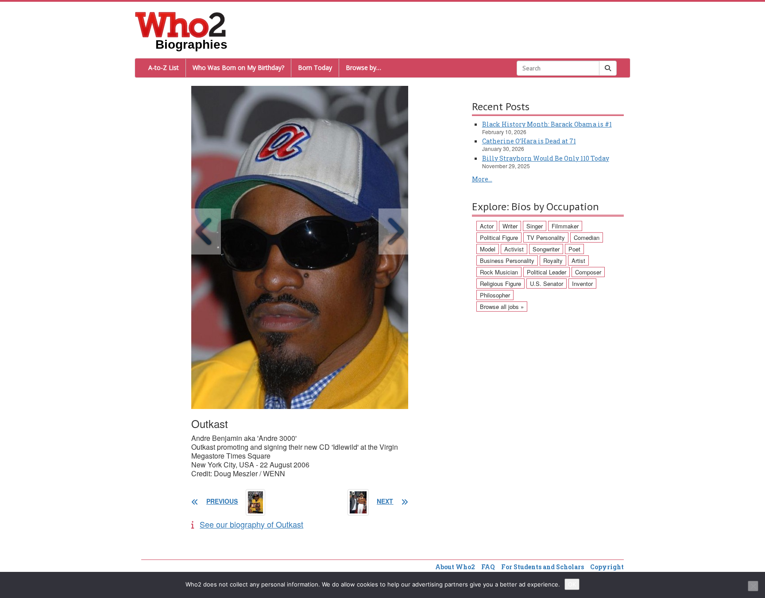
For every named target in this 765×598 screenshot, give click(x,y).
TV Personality (546, 237)
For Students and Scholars (542, 567)
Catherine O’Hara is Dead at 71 (529, 141)
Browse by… (363, 67)
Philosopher (495, 295)
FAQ (488, 567)
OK (572, 584)
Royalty (553, 260)
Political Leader (546, 272)
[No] (753, 586)
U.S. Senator (546, 283)
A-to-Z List (163, 67)
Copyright (607, 567)
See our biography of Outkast (251, 524)
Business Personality (507, 260)
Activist (514, 249)
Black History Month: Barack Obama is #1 (547, 124)
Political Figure (499, 237)
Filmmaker (565, 226)
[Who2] (181, 23)
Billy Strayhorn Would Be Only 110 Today (545, 158)
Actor (487, 226)
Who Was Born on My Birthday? (238, 67)
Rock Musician (499, 272)
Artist (578, 260)
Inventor (582, 283)
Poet (574, 249)
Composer (588, 272)
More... (482, 179)
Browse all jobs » (502, 306)
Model (487, 249)
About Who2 (455, 567)
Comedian (586, 237)
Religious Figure (500, 283)
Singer (534, 226)
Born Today (315, 67)
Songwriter (546, 249)
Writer (510, 226)
